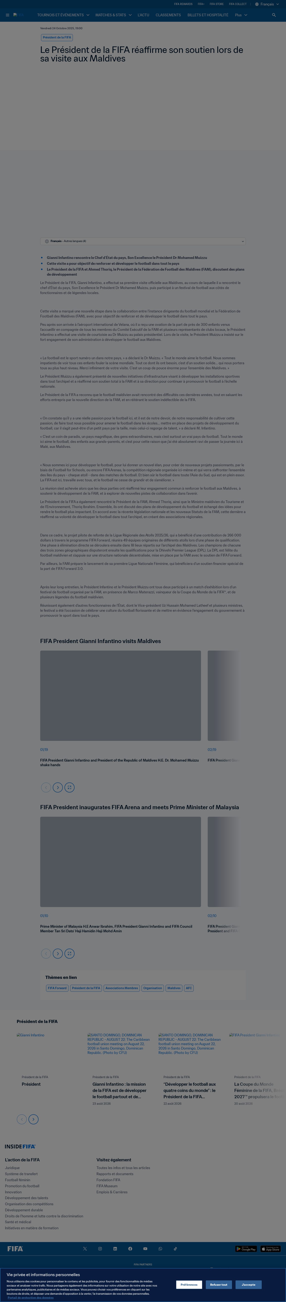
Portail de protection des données (31, 1297)
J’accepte (248, 1284)
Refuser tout (219, 1284)
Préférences (189, 1284)
